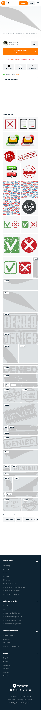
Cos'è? (17, 74)
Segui (34, 44)
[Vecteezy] (3, 3)
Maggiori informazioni (11, 78)
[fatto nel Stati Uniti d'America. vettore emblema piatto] (11, 287)
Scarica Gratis (20, 52)
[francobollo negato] (5, 387)
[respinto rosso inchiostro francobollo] (13, 183)
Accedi (31, 3)
